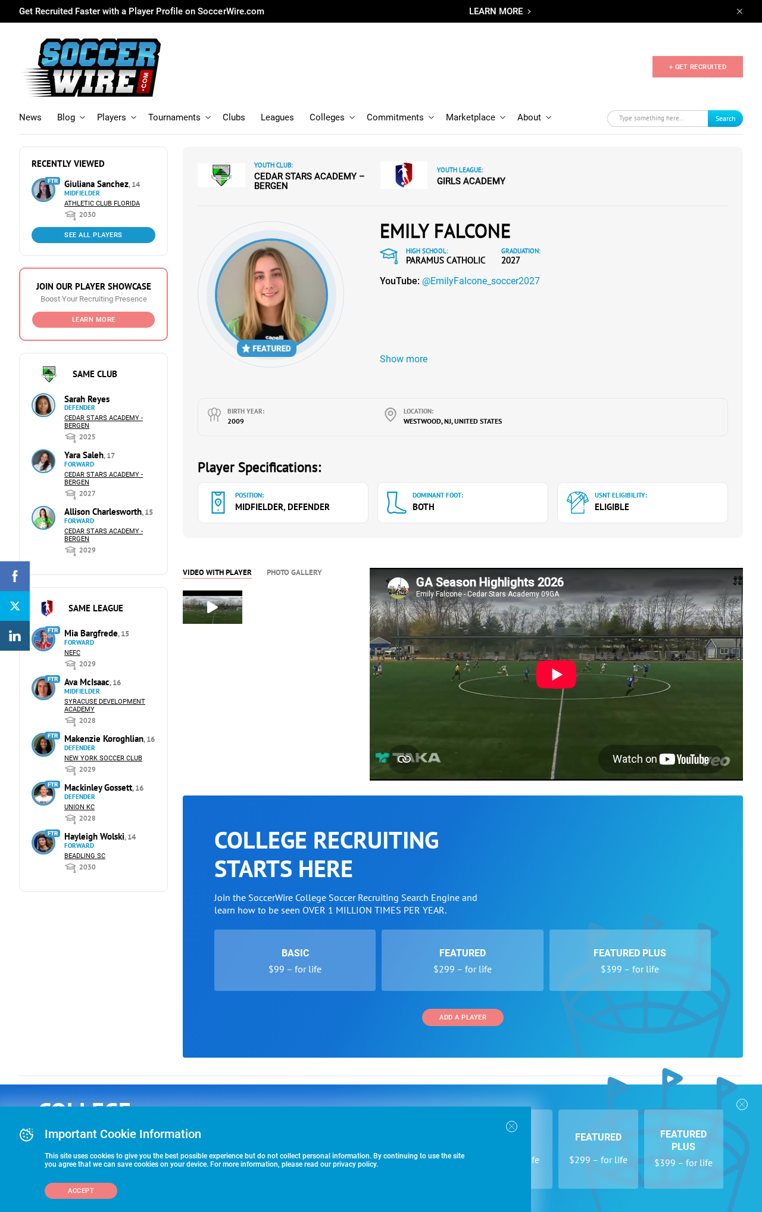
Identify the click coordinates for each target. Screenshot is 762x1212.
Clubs (234, 117)
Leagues (277, 117)
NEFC (72, 653)
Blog (66, 117)
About (529, 117)
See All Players (93, 235)
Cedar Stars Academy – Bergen (309, 181)
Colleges (327, 117)
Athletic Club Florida (102, 203)
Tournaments (174, 117)
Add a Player (462, 1017)
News (30, 117)
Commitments (395, 117)
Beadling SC (84, 856)
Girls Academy (471, 181)
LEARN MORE (496, 11)
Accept (81, 1191)
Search (726, 118)
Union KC (79, 807)
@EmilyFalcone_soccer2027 (481, 281)
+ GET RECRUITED (698, 67)
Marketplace (470, 117)
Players (111, 117)
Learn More (93, 320)
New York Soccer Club (103, 758)
